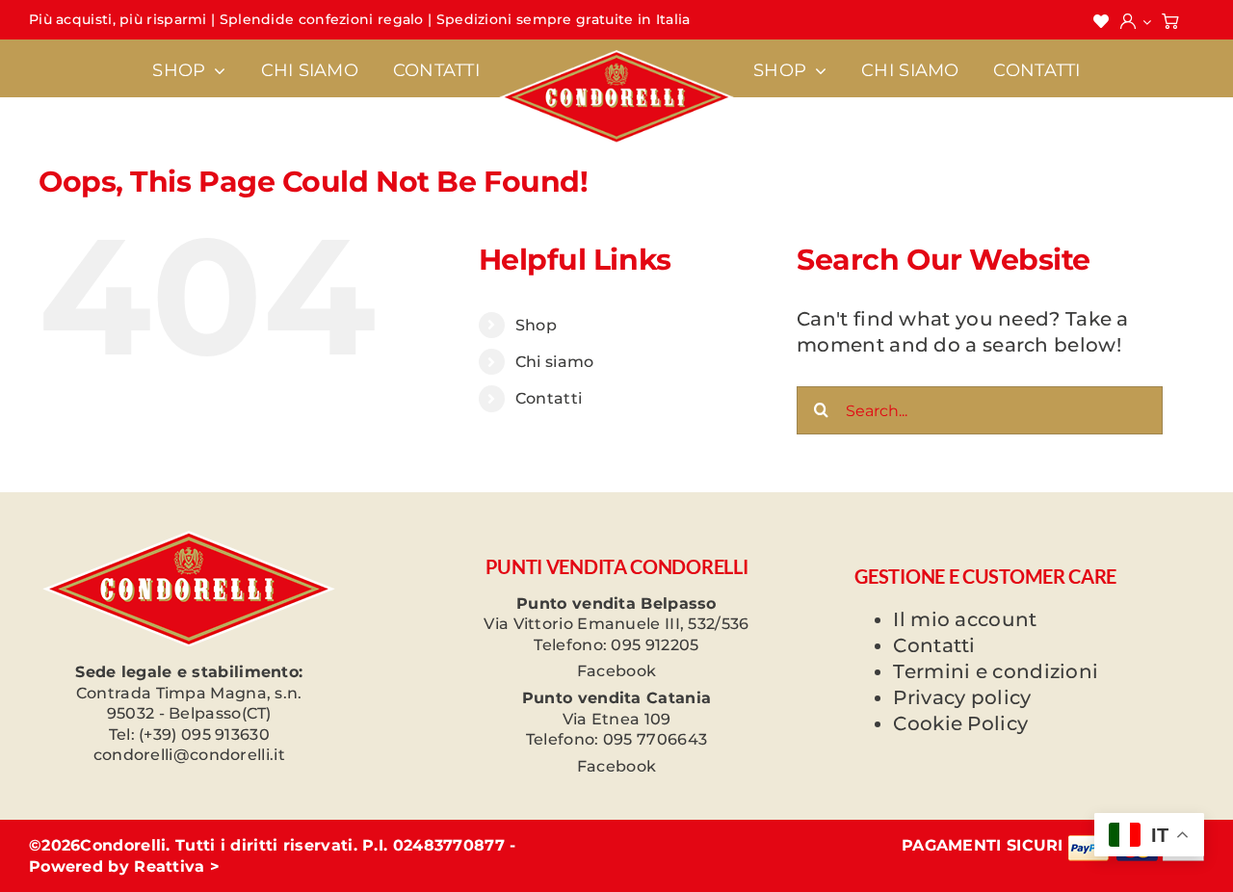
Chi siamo (554, 362)
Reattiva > (177, 866)
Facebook (616, 671)
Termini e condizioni (995, 671)
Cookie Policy (960, 723)
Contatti (548, 398)
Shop (536, 325)
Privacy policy (962, 697)
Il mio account (964, 619)
